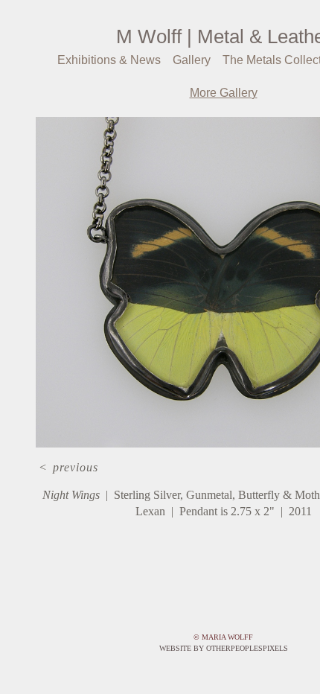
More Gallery (223, 93)
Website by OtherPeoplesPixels (223, 648)
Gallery (189, 60)
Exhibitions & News (106, 60)
